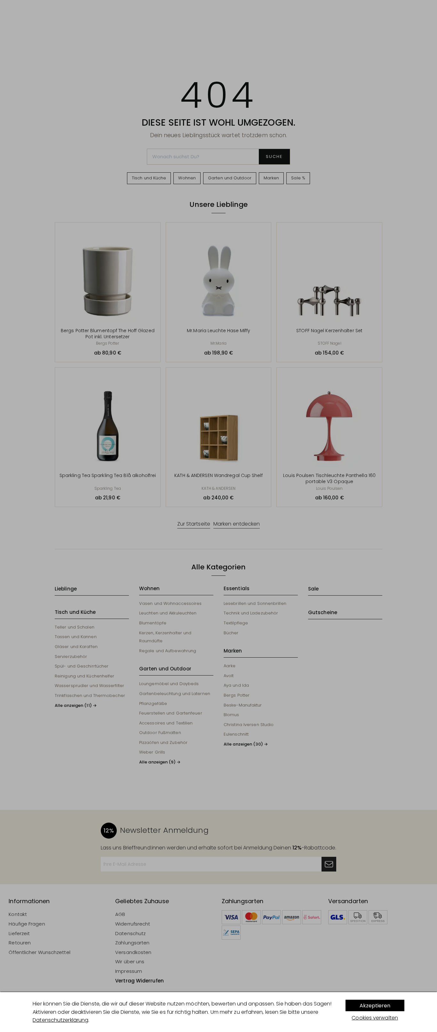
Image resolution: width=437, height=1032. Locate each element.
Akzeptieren (375, 1005)
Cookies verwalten (375, 1017)
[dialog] (218, 1012)
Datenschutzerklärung (60, 1020)
